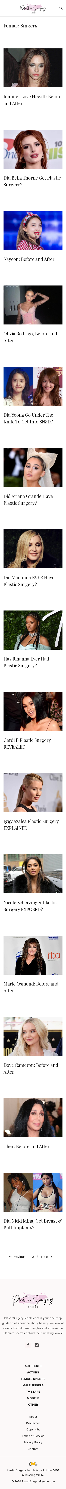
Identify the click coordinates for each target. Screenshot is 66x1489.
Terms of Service (33, 1436)
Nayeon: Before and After (29, 259)
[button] (61, 8)
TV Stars (33, 1391)
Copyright (33, 1429)
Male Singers (33, 1385)
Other (33, 1404)
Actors (33, 1372)
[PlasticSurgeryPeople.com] (33, 8)
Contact (33, 1449)
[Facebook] (28, 1345)
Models (33, 1398)
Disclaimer (33, 1423)
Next (46, 1257)
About (33, 1416)
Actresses (33, 1366)
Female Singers (33, 1379)
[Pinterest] (36, 1345)
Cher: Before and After (27, 1146)
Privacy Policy (33, 1442)
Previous (17, 1257)
